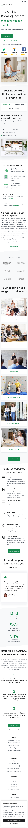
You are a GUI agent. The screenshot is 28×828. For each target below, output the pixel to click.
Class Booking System (14, 740)
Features (14, 753)
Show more (13, 246)
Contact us (14, 784)
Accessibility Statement (14, 789)
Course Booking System (14, 742)
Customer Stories (14, 763)
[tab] (7, 105)
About (14, 779)
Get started (6, 36)
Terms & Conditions (14, 797)
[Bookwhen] (7, 5)
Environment (14, 786)
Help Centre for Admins (13, 768)
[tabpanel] (14, 587)
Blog (14, 761)
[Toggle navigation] (25, 5)
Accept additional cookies (14, 820)
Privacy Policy (14, 800)
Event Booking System (14, 745)
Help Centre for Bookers (13, 771)
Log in (24, 1)
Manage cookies (14, 823)
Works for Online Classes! (10, 40)
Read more (10, 198)
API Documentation (13, 766)
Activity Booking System (14, 748)
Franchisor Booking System (14, 750)
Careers (14, 781)
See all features (14, 551)
